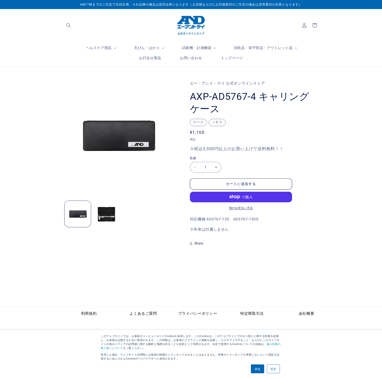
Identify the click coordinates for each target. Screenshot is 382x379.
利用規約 (89, 313)
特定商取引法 (252, 313)
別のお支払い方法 (241, 207)
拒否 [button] (273, 369)
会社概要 (306, 313)
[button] (68, 25)
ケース (198, 122)
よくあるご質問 (143, 313)
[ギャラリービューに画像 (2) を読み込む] (106, 214)
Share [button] (198, 243)
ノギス (217, 122)
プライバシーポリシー (197, 313)
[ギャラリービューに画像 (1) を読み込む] (78, 214)
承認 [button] (257, 369)
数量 (193, 158)
